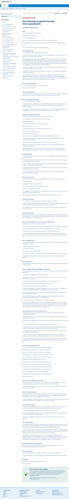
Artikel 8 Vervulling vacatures (8, 40)
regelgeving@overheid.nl (35, 478)
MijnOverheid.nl (55, 490)
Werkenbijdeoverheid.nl (57, 494)
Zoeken (11, 5)
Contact (4, 491)
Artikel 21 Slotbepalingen (7, 76)
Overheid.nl (4, 6)
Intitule (3, 22)
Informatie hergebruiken (25, 490)
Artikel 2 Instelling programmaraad (9, 26)
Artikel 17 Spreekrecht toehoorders (9, 66)
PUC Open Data (39, 493)
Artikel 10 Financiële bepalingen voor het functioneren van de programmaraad (9, 46)
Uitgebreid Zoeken (18, 5)
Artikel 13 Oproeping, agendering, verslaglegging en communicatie (9, 54)
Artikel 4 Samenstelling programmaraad (7, 31)
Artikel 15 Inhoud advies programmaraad (7, 61)
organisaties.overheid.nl (34, 475)
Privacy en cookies (23, 491)
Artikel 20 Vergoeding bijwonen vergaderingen (8, 73)
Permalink (56, 13)
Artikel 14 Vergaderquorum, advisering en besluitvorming (10, 57)
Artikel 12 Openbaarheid (7, 51)
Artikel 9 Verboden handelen (8, 42)
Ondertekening (5, 78)
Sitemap (21, 494)
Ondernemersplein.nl (56, 493)
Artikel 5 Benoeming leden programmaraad (7, 34)
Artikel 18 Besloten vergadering (8, 68)
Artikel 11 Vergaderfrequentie (8, 49)
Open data (38, 490)
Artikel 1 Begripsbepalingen (8, 24)
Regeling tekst (4, 16)
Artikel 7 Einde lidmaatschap (8, 38)
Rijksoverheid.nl (55, 491)
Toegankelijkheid (23, 493)
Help (4, 494)
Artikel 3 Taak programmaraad (8, 28)
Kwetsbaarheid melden (24, 496)
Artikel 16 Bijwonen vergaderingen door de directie (9, 64)
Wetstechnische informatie (6, 14)
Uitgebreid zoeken (18, 8)
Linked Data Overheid (40, 491)
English (4, 493)
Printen (63, 13)
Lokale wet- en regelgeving (9, 8)
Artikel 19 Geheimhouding (7, 70)
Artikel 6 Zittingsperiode (7, 36)
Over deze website (7, 490)
